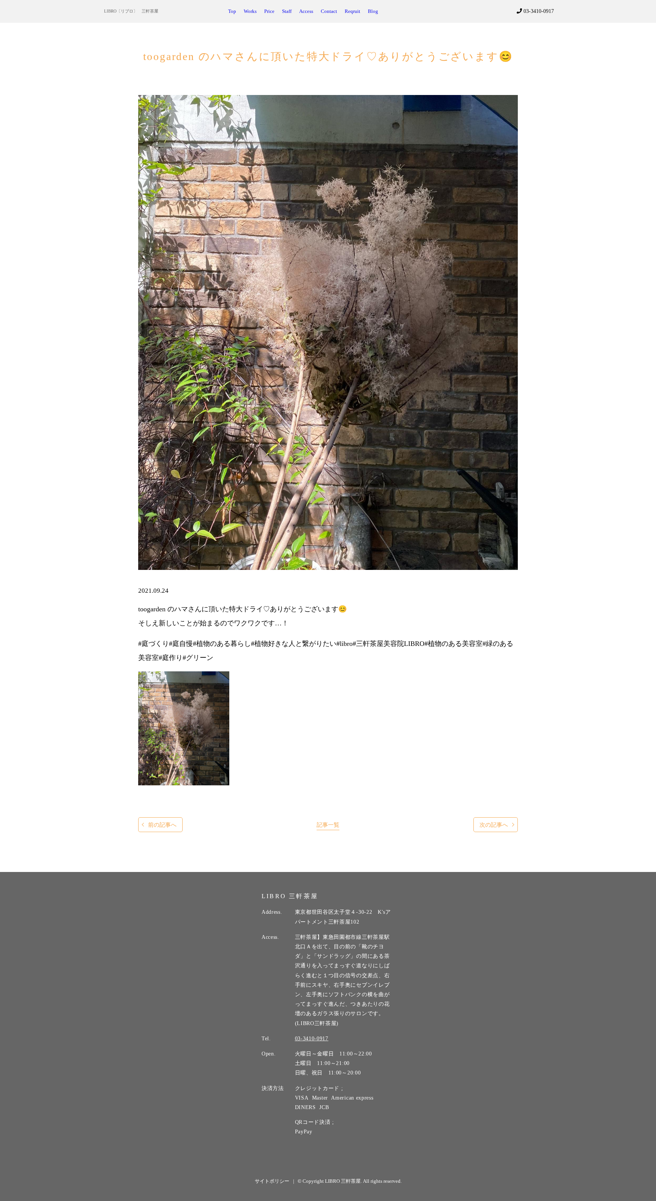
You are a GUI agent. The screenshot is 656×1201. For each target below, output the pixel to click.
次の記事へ (493, 824)
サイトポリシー (272, 1181)
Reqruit (352, 11)
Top (232, 11)
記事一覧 (328, 824)
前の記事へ (162, 824)
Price (269, 11)
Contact (329, 11)
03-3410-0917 (538, 11)
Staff (287, 11)
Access (306, 11)
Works (250, 11)
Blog (373, 11)
